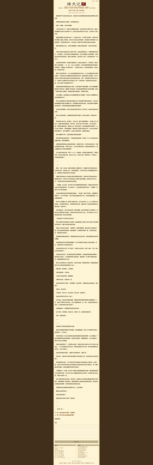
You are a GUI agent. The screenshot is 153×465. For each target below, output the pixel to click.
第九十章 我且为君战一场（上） (83, 452)
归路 (93, 463)
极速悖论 (78, 463)
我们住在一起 (83, 463)
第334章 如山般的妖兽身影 (67, 415)
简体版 (93, 1)
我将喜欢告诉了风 (89, 463)
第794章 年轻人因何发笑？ (82, 450)
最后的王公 (65, 463)
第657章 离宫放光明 (81, 453)
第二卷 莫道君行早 (75, 12)
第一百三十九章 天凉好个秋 (59, 451)
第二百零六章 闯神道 (81, 457)
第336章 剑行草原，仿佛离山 (67, 412)
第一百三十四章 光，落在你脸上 (60, 457)
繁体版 (97, 1)
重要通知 (56, 449)
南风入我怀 (61, 463)
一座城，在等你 (73, 463)
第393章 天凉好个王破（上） (82, 455)
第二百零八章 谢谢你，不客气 (83, 446)
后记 (56, 446)
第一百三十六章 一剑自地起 (59, 455)
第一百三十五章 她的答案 (59, 456)
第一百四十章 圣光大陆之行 (59, 450)
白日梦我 (69, 463)
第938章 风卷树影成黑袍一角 (82, 456)
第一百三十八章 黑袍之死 (59, 452)
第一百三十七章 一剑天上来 (59, 453)
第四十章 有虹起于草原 (81, 449)
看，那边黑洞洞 (80, 451)
